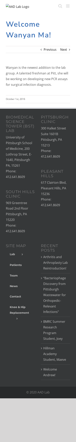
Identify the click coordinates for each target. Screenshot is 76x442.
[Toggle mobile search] (60, 6)
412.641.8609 (15, 177)
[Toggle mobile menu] (68, 6)
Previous (50, 49)
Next (63, 49)
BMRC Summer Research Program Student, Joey (54, 330)
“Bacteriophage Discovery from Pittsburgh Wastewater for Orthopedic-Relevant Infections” (54, 295)
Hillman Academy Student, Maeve (54, 354)
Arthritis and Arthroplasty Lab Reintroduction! (55, 262)
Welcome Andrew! (50, 372)
